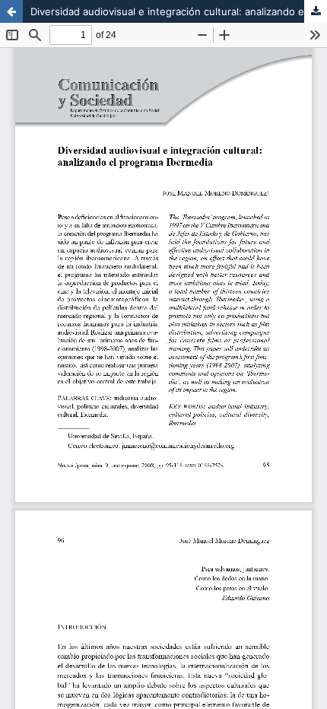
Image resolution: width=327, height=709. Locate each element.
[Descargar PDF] (315, 11)
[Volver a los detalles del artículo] (11, 11)
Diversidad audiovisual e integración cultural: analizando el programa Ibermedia (178, 11)
